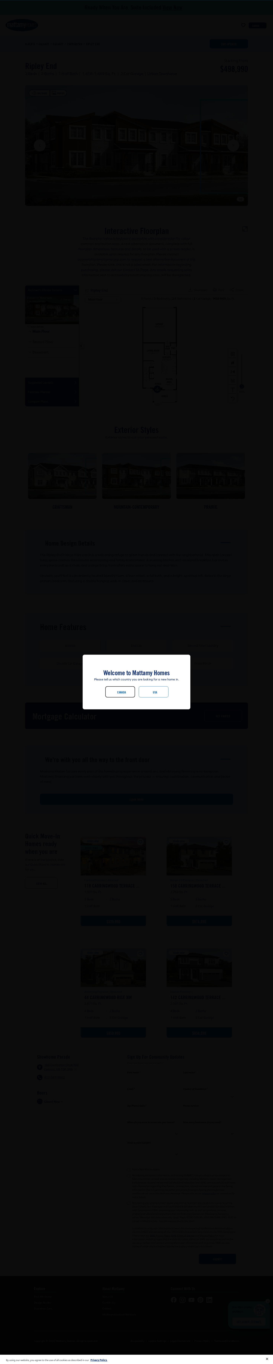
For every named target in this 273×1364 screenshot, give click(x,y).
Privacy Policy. (98, 1360)
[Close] (267, 1359)
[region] (136, 1359)
